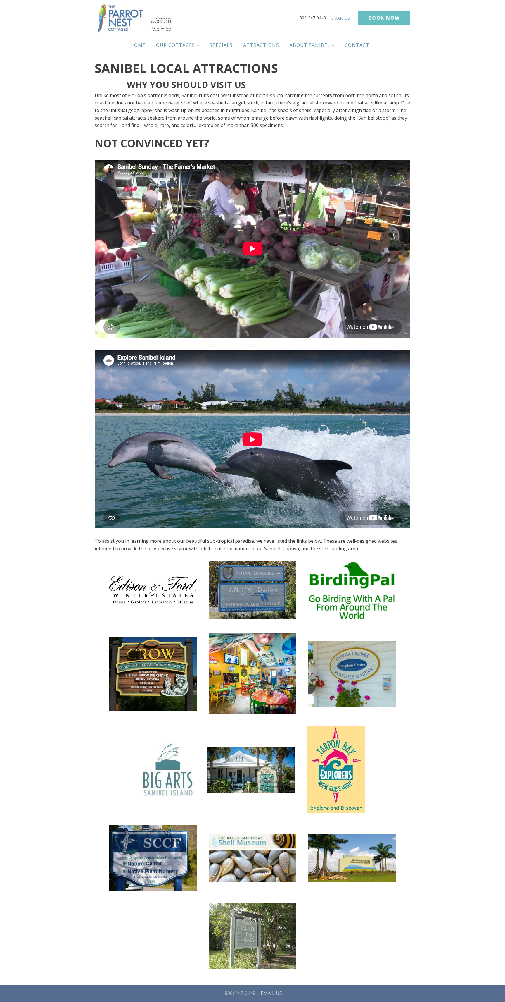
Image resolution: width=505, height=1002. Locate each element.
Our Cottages (175, 45)
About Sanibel (310, 45)
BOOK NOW (384, 18)
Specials (221, 45)
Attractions (261, 45)
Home (138, 45)
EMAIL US (340, 18)
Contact (357, 45)
